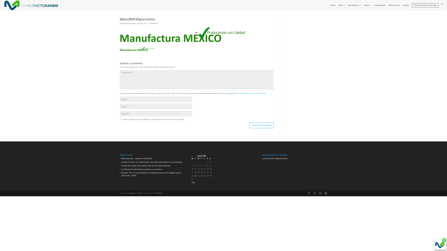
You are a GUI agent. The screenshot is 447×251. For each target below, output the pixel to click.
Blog (341, 5)
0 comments (153, 23)
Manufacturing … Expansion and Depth (136, 158)
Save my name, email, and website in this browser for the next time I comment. (154, 119)
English (406, 5)
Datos (366, 5)
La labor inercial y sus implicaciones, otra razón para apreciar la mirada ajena (151, 162)
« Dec (193, 182)
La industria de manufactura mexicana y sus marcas (141, 169)
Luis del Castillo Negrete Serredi (274, 158)
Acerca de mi (394, 5)
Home (333, 5)
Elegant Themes (136, 193)
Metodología (380, 5)
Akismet (224, 93)
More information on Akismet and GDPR (250, 93)
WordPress (158, 193)
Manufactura (353, 5)
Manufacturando (128, 23)
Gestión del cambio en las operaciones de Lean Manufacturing (145, 166)
